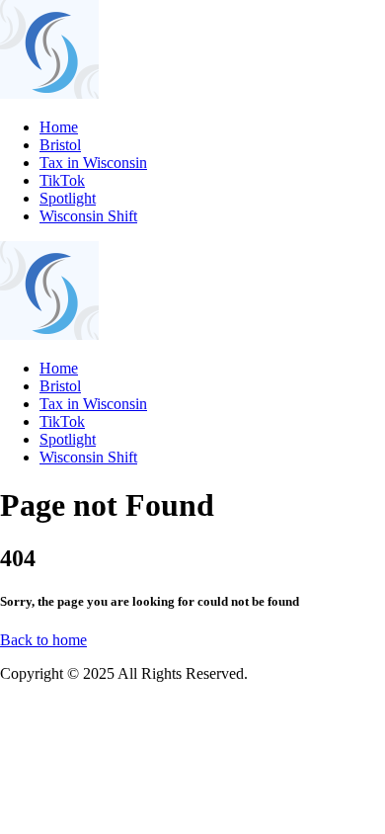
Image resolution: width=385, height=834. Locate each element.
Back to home (43, 639)
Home (58, 127)
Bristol (60, 144)
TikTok (62, 180)
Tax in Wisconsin (93, 162)
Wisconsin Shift (88, 216)
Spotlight (67, 198)
